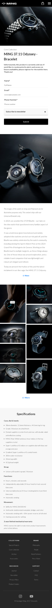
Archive (13, 554)
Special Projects (14, 545)
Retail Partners (36, 554)
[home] (8, 3)
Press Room (36, 559)
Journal (13, 571)
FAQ (36, 575)
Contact (36, 571)
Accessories (14, 559)
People (36, 550)
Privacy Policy (14, 580)
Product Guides (14, 584)
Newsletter (14, 575)
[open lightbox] (13, 304)
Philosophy (36, 545)
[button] (49, 3)
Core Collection (14, 550)
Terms (36, 580)
